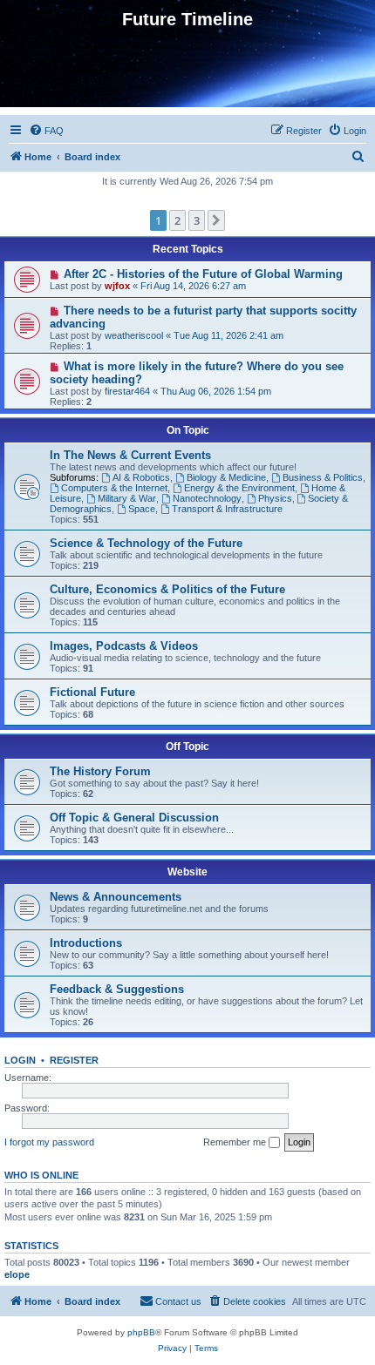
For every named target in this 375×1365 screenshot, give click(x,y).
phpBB (141, 1332)
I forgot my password (49, 1142)
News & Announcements (115, 896)
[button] (216, 220)
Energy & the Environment (239, 488)
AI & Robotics (141, 477)
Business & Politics (323, 477)
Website (187, 872)
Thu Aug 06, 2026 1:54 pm (215, 391)
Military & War (127, 498)
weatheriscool (134, 335)
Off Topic (187, 746)
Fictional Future (92, 692)
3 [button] (197, 220)
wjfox (117, 285)
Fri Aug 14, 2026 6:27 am (193, 285)
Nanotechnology (207, 498)
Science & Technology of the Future (146, 543)
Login (20, 1060)
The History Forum (100, 771)
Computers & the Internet (114, 488)
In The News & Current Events (130, 455)
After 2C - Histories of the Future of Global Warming (203, 273)
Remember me (236, 1142)
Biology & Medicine (226, 477)
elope (17, 1274)
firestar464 (127, 391)
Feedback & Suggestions (117, 989)
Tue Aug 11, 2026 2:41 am (228, 335)
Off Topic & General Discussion (134, 817)
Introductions (86, 942)
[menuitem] (46, 130)
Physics (275, 498)
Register (74, 1060)
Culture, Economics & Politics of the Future (167, 589)
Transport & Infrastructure (227, 508)
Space (141, 508)
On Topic (188, 430)
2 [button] (177, 220)
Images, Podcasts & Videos (124, 645)
